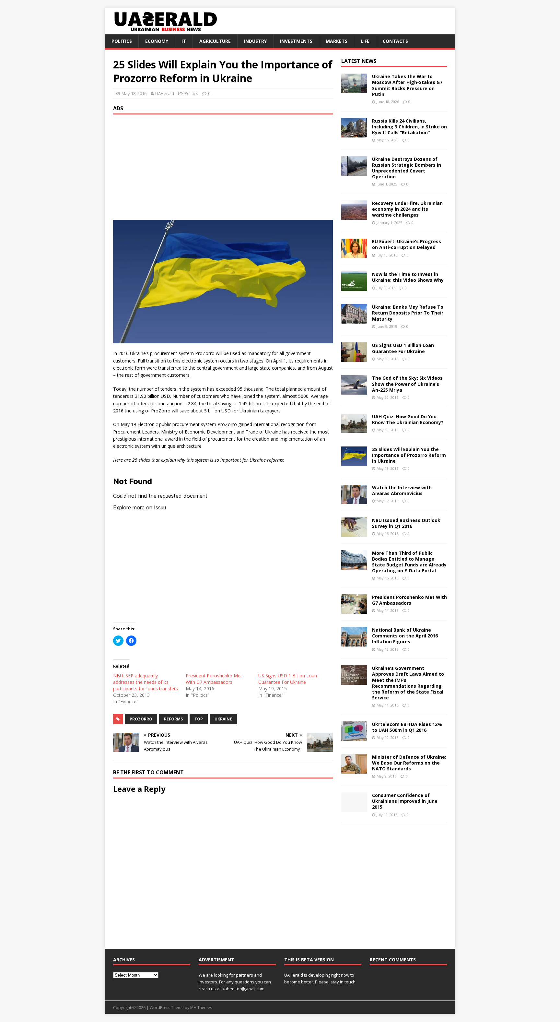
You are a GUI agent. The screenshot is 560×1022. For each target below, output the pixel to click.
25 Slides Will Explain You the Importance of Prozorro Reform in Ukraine (409, 455)
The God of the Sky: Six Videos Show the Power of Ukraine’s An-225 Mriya (407, 384)
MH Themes (201, 1007)
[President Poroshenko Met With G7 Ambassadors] (354, 610)
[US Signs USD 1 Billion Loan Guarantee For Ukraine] (354, 358)
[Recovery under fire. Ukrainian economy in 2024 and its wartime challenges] (354, 216)
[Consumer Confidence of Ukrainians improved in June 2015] (354, 808)
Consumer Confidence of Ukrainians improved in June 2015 (405, 801)
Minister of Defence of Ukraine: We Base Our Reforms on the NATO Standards (409, 763)
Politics (191, 93)
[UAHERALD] (164, 31)
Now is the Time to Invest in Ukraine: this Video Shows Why (408, 277)
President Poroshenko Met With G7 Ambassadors (214, 678)
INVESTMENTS (296, 41)
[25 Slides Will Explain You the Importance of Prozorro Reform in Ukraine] (354, 462)
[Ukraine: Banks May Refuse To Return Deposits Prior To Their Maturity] (354, 320)
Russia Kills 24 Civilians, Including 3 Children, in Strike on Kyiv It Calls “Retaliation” (409, 127)
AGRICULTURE (215, 41)
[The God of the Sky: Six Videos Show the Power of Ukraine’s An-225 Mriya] (354, 391)
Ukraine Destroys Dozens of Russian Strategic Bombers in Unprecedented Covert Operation (406, 168)
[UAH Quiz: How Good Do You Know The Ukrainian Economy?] (354, 429)
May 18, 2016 (134, 93)
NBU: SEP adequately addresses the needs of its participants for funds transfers (145, 682)
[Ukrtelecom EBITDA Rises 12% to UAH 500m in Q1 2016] (354, 737)
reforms (173, 719)
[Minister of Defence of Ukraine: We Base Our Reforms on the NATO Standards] (354, 769)
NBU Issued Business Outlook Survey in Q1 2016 (406, 523)
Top (198, 719)
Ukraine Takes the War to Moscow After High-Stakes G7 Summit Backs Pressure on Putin (407, 85)
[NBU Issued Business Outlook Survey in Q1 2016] (354, 533)
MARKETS (336, 41)
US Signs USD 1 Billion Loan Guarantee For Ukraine (287, 678)
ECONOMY (156, 41)
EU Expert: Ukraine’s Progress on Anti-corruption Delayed (406, 244)
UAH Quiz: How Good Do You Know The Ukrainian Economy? (407, 419)
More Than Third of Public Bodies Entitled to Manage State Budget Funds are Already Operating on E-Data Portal (409, 562)
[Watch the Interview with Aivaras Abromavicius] (354, 500)
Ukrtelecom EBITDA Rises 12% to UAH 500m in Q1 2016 (407, 727)
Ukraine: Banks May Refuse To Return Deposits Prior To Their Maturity (407, 313)
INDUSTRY (255, 41)
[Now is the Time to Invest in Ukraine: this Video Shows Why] (354, 287)
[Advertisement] (223, 166)
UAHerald (164, 93)
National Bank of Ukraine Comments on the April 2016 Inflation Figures (405, 636)
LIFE (365, 41)
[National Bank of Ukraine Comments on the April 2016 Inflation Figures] (354, 643)
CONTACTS (395, 41)
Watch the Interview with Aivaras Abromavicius (402, 490)
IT (183, 41)
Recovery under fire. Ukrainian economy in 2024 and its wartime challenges (407, 209)
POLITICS (121, 41)
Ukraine (223, 719)
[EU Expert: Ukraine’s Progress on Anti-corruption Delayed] (354, 254)
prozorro (141, 719)
